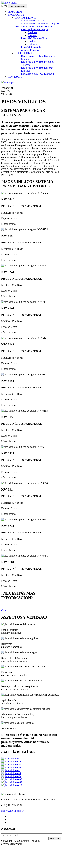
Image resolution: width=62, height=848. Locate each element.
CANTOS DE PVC (25, 17)
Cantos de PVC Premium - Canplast (40, 23)
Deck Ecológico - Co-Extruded (37, 73)
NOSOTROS (15, 11)
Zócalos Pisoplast (30, 50)
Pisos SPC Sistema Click (34, 38)
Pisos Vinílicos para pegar (34, 29)
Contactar (6, 610)
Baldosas (32, 32)
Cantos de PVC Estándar (34, 20)
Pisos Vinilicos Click (32, 47)
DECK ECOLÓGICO (26, 53)
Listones (32, 35)
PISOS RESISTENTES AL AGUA (33, 26)
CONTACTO (15, 76)
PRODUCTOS (16, 14)
